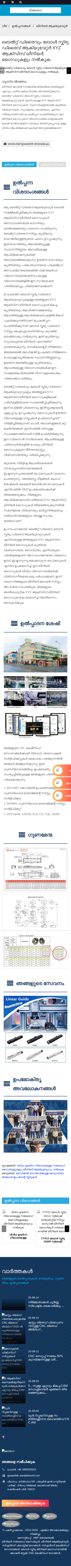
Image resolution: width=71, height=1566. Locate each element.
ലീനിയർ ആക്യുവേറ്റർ (51, 26)
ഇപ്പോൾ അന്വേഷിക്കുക (25, 1503)
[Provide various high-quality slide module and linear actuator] (18, 1219)
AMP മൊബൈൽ (43, 1537)
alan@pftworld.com (30, 1475)
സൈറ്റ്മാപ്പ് (24, 1537)
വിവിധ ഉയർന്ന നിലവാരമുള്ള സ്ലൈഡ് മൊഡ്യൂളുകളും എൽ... (18, 1236)
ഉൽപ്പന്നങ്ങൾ (21, 26)
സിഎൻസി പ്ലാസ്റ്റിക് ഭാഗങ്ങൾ (21, 1545)
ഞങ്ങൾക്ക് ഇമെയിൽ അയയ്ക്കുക (28, 143)
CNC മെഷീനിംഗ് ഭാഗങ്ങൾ (44, 1553)
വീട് (4, 26)
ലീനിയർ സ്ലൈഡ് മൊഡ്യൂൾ (21, 1541)
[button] (69, 70)
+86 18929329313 (26, 1469)
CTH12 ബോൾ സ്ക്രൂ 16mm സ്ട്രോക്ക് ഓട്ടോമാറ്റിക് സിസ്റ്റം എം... (53, 1240)
